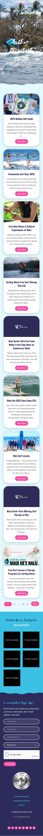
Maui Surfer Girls (25, 812)
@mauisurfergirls (21, 625)
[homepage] (21, 16)
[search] (38, 16)
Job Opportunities (21, 796)
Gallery (21, 805)
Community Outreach (21, 801)
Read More (21, 141)
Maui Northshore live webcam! (26, 4)
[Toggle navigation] (5, 16)
